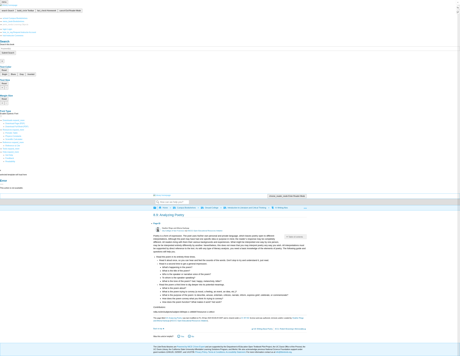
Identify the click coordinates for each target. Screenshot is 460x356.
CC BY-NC (245, 318)
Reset (4, 70)
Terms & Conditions (216, 352)
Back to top (157, 329)
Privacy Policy (201, 352)
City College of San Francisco (173, 231)
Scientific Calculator (13, 139)
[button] (9, 158)
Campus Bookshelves (186, 208)
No (193, 336)
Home (165, 208)
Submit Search (8, 53)
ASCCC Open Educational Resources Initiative (204, 231)
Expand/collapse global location (305, 207)
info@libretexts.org (283, 352)
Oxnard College (211, 208)
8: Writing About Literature (286, 208)
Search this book (7, 44)
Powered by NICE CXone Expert (191, 347)
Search (157, 202)
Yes (182, 336)
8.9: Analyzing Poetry (174, 318)
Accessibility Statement (235, 352)
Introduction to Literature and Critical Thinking (247, 208)
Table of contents (295, 237)
